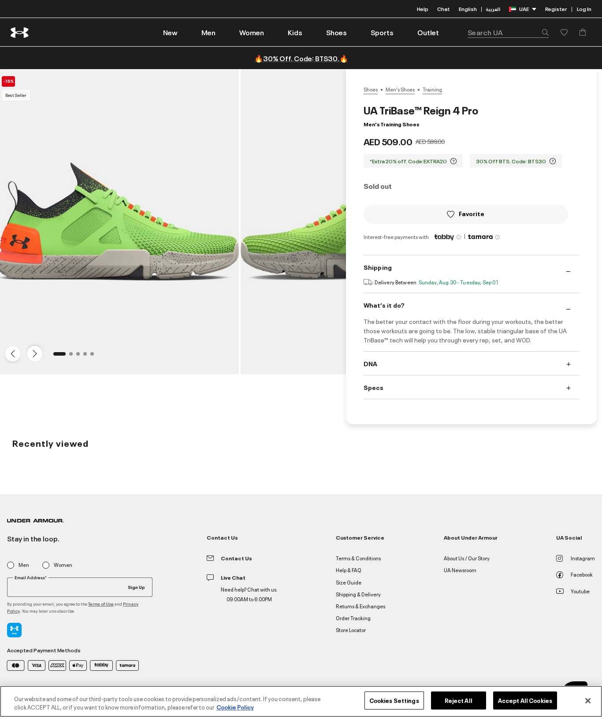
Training (432, 89)
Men (24, 565)
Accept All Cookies (525, 700)
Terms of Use (101, 604)
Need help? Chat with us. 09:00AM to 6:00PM (249, 594)
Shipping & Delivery (358, 594)
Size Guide (348, 582)
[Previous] (11, 353)
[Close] (588, 700)
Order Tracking (353, 617)
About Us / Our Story (467, 558)
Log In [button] (584, 8)
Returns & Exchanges (360, 606)
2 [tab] (73, 356)
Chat (443, 8)
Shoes (371, 89)
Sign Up (136, 587)
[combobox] (508, 32)
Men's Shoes (400, 89)
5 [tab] (94, 356)
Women (63, 565)
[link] (170, 32)
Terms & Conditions (358, 558)
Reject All (458, 700)
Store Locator (351, 629)
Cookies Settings (394, 700)
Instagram (583, 558)
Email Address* (31, 577)
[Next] (33, 353)
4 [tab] (87, 356)
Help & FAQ (348, 570)
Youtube (580, 591)
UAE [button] (524, 8)
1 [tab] (57, 356)
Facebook (582, 574)
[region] (301, 701)
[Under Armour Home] (20, 32)
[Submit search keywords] (543, 32)
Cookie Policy (235, 707)
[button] (208, 32)
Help (422, 8)
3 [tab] (80, 356)
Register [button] (556, 8)
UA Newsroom (460, 570)
